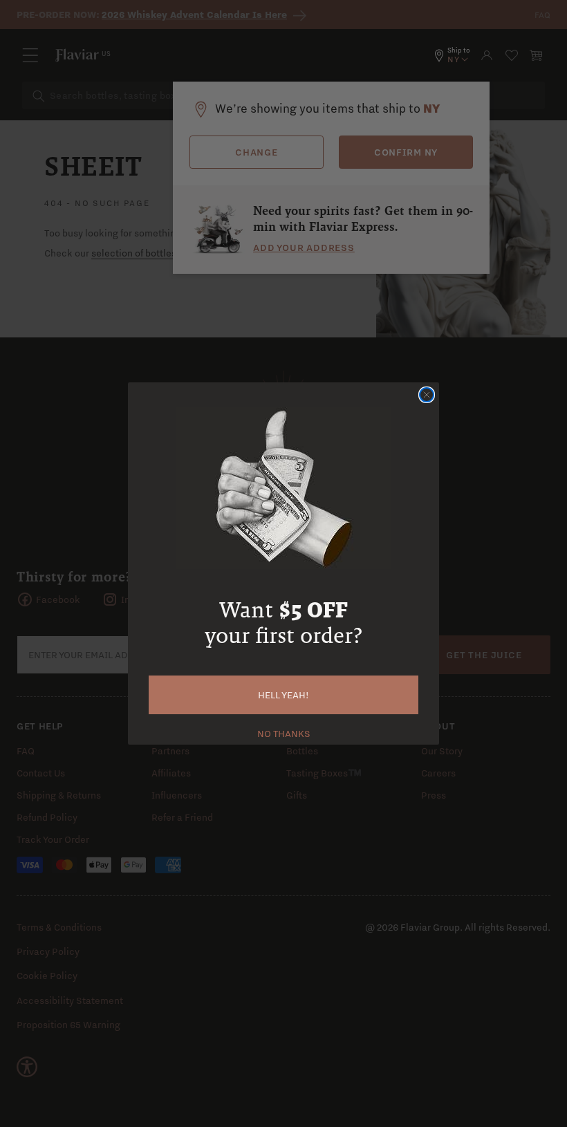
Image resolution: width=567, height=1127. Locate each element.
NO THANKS (283, 732)
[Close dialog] (427, 395)
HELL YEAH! (283, 695)
